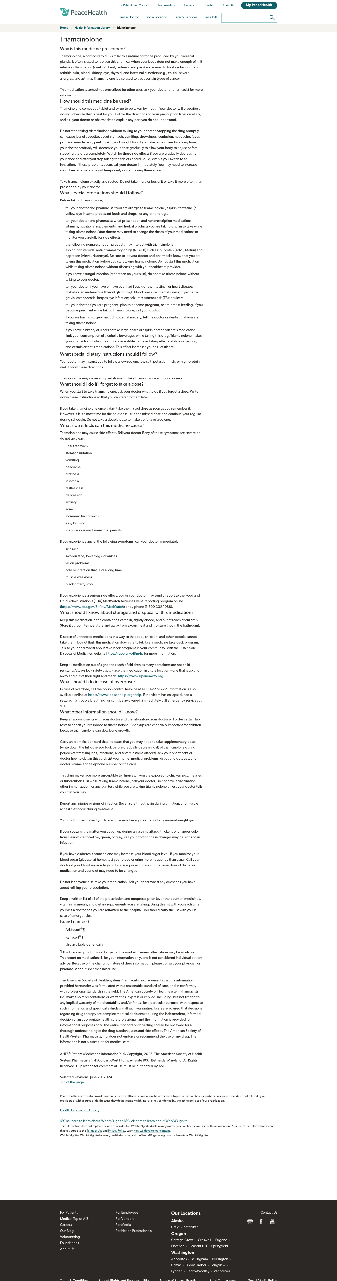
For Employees (127, 1213)
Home (64, 27)
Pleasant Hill (198, 1246)
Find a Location (156, 17)
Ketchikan (191, 1227)
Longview (218, 1265)
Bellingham (199, 1259)
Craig (175, 1227)
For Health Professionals (134, 1231)
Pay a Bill (210, 17)
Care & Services (185, 17)
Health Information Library (92, 27)
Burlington (220, 1259)
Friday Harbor (195, 1265)
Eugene (221, 1240)
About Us (228, 5)
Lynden (177, 1271)
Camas (176, 1265)
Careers (189, 5)
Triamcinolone (126, 27)
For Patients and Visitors (133, 5)
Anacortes (179, 1259)
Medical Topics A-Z (74, 1219)
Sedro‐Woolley (198, 1271)
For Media (123, 1225)
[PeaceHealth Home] (83, 12)
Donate (208, 5)
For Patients (69, 1213)
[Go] (272, 18)
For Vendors (125, 1219)
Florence (177, 1246)
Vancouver (222, 1271)
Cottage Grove (182, 1240)
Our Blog (67, 1231)
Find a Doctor (129, 17)
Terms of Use (94, 1130)
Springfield (219, 1246)
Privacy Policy (116, 1130)
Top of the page (72, 1082)
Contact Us (269, 1213)
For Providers (166, 5)
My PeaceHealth (259, 5)
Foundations (69, 1243)
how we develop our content (152, 1130)
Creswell (204, 1240)
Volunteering (70, 1237)
